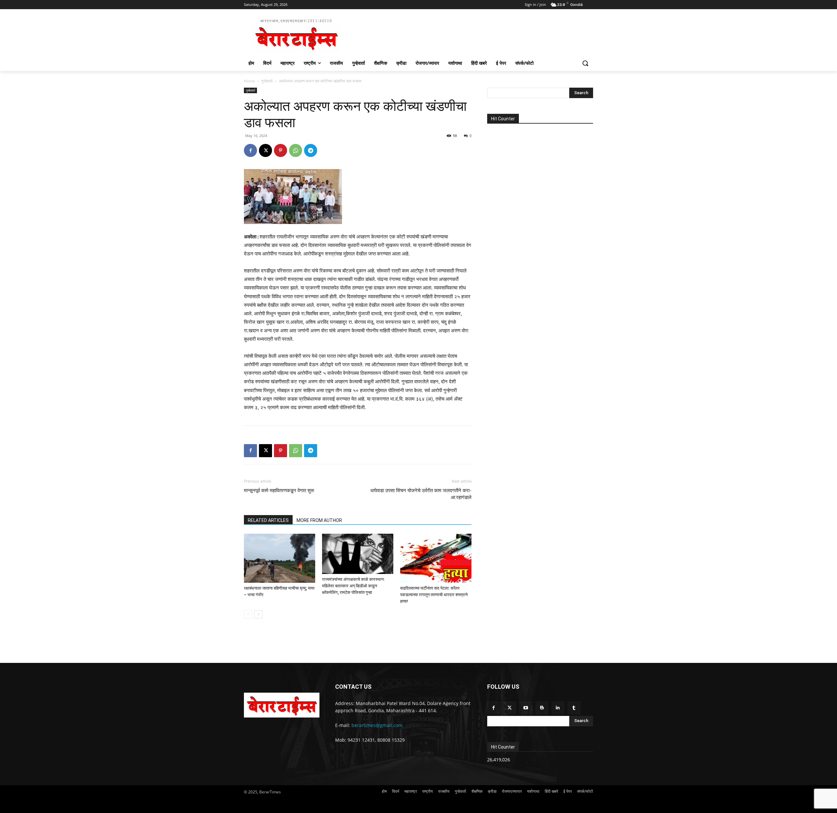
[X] (265, 150)
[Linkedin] (558, 707)
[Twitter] (509, 707)
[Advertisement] (468, 34)
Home (249, 81)
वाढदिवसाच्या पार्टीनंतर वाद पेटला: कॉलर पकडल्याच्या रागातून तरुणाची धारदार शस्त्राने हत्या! (434, 595)
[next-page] (258, 614)
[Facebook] (250, 150)
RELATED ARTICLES (268, 520)
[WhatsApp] (295, 150)
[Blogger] (542, 707)
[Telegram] (310, 150)
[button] (585, 63)
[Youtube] (525, 707)
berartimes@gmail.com (376, 725)
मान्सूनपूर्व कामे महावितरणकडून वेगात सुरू (279, 490)
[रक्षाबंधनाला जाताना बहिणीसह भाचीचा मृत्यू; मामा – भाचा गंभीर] (279, 558)
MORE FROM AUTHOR (319, 520)
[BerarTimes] (281, 705)
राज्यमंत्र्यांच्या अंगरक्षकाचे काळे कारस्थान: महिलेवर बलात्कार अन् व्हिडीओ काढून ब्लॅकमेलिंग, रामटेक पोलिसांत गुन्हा (353, 586)
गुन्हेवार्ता (267, 81)
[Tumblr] (574, 707)
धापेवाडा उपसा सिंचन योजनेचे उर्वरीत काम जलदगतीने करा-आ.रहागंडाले (420, 494)
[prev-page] (248, 614)
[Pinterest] (280, 150)
